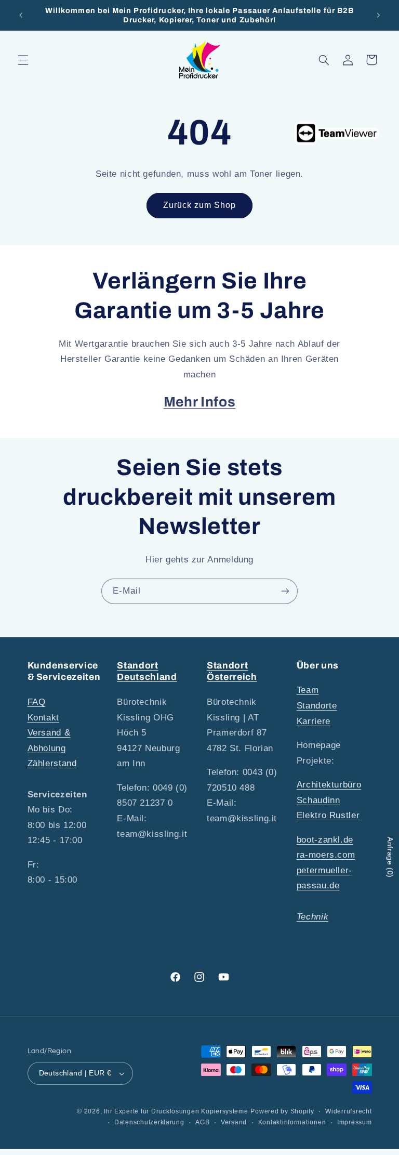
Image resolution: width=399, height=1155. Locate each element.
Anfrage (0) (390, 857)
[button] (23, 60)
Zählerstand (52, 763)
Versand (234, 1122)
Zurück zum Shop (199, 205)
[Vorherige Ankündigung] (20, 15)
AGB (202, 1122)
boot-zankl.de (325, 840)
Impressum (354, 1122)
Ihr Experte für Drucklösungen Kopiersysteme (176, 1111)
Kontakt (43, 718)
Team (308, 690)
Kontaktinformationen (292, 1122)
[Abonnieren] (285, 591)
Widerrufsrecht (348, 1111)
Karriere (313, 721)
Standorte (317, 706)
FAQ (37, 702)
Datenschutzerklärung (149, 1122)
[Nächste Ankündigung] (378, 15)
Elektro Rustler (328, 815)
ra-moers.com (326, 855)
